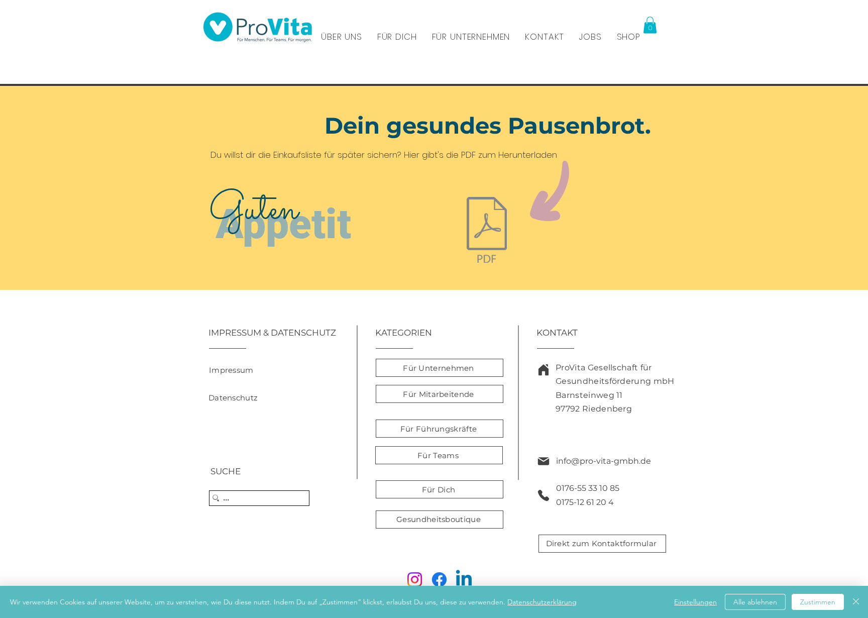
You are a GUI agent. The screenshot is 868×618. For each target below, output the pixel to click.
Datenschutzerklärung (542, 601)
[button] (650, 25)
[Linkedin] (464, 579)
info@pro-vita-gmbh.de (603, 461)
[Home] (543, 369)
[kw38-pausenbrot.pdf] (486, 231)
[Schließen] (856, 602)
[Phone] (543, 495)
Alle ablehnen (755, 601)
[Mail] (543, 461)
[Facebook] (439, 579)
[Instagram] (414, 579)
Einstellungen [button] (695, 601)
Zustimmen (817, 601)
